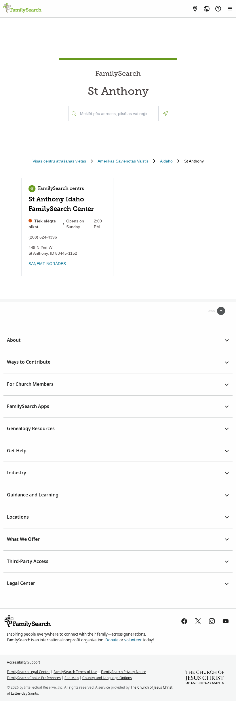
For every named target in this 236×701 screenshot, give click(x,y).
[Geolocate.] (165, 113)
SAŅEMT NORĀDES (47, 263)
